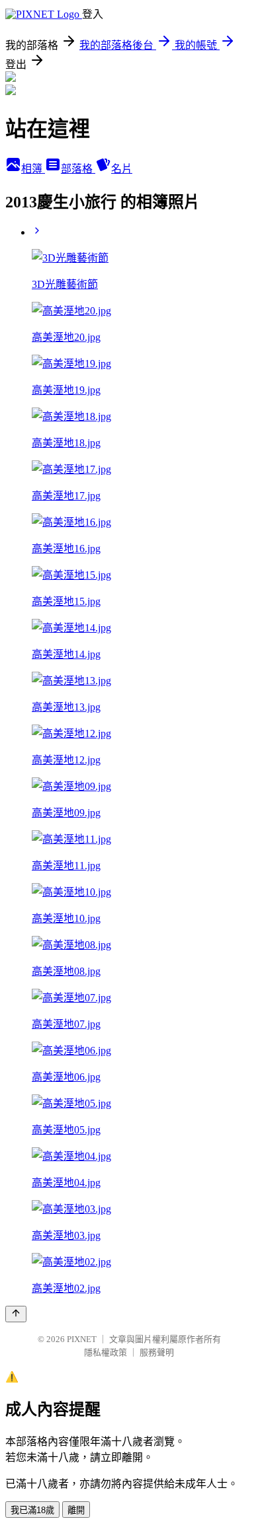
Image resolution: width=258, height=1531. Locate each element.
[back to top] (15, 1314)
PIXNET (82, 1339)
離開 (76, 1510)
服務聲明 (157, 1352)
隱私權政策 (105, 1352)
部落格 (78, 168)
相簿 (33, 168)
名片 (121, 168)
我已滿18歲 (32, 1510)
